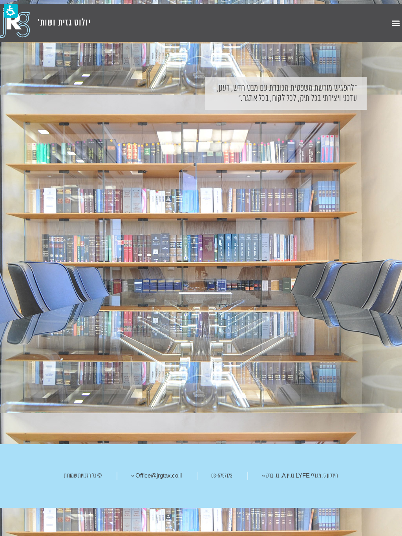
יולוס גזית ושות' (64, 23)
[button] (395, 22)
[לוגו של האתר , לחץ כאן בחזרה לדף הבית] (15, 23)
